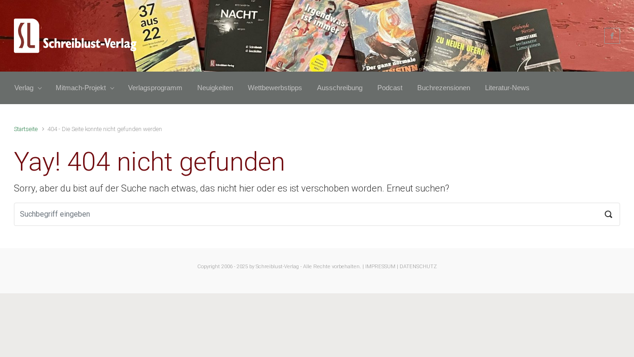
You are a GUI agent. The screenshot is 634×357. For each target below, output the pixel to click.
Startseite (26, 129)
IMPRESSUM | (381, 267)
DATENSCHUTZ (418, 267)
